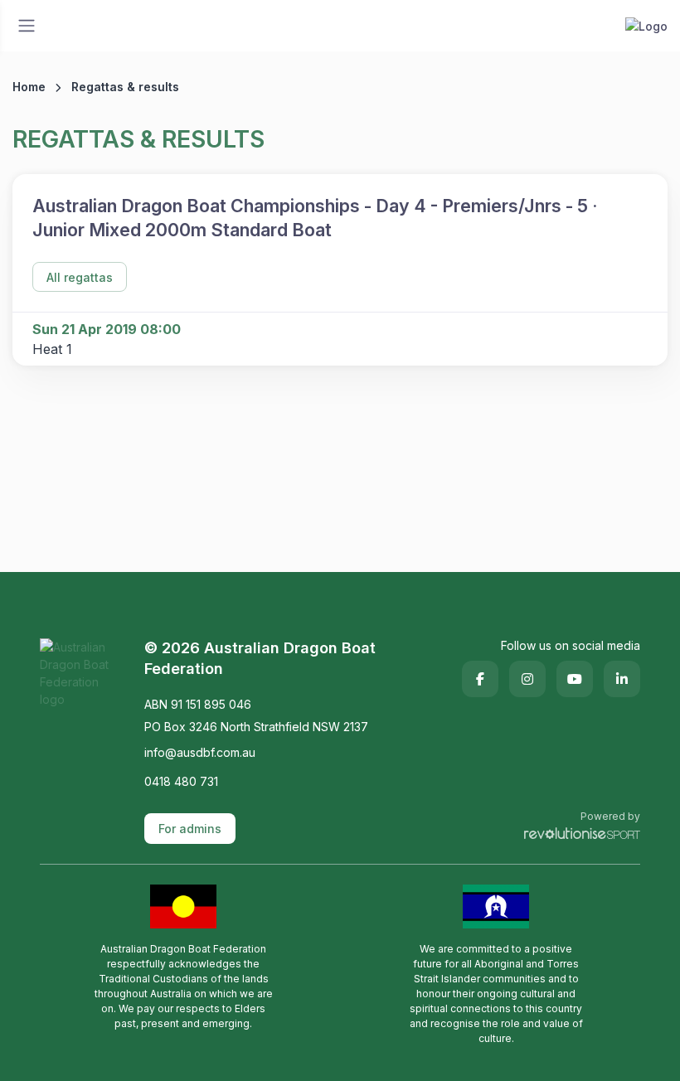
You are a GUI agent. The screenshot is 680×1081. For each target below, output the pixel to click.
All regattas (79, 277)
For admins (189, 829)
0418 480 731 (181, 781)
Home (29, 87)
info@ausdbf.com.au (199, 752)
